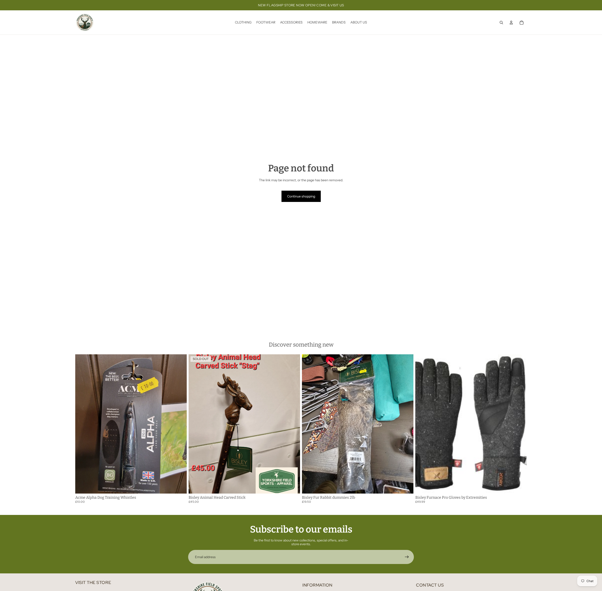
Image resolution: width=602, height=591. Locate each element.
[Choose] (179, 486)
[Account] (511, 22)
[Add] (406, 486)
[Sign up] (407, 557)
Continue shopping (301, 196)
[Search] (501, 22)
